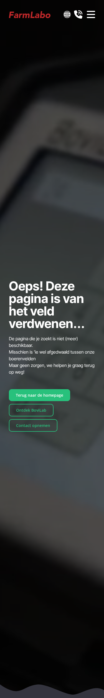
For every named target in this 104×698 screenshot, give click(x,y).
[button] (67, 14)
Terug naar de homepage (39, 395)
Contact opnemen (33, 425)
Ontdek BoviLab (31, 410)
